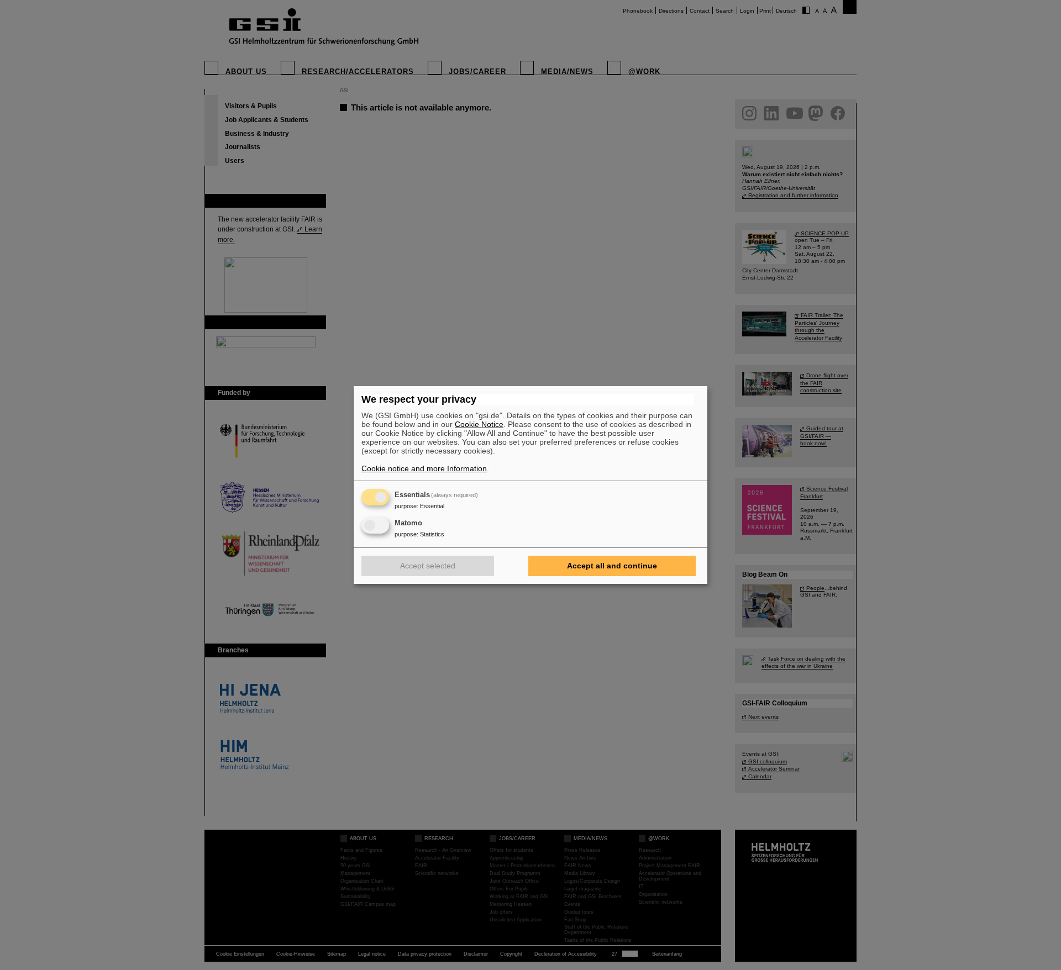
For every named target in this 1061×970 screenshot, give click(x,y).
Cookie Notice (479, 424)
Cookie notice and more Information (424, 468)
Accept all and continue (612, 565)
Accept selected (427, 565)
